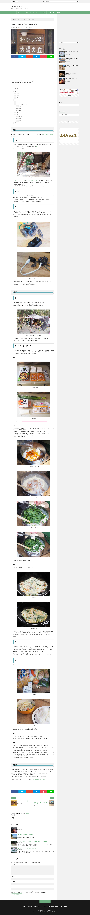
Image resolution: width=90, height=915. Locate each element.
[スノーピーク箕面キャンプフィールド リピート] (62, 60)
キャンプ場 (35, 12)
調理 (18, 110)
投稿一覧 (27, 813)
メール (13, 881)
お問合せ (58, 12)
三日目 (15, 122)
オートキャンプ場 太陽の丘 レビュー (42, 779)
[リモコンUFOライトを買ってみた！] (14, 803)
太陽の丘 (30, 27)
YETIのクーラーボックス (19, 180)
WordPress (54, 911)
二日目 (15, 99)
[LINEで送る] (50, 56)
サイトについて (51, 12)
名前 (12, 876)
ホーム (14, 12)
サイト (12, 886)
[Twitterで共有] (22, 56)
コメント (13, 864)
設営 (17, 93)
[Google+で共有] (29, 56)
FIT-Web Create (43, 911)
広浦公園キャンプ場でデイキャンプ (25, 834)
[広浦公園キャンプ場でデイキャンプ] (14, 836)
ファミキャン (20, 12)
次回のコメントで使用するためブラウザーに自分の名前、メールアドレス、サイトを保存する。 (29, 892)
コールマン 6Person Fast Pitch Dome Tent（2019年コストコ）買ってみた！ (41, 802)
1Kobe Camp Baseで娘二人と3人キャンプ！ (27, 827)
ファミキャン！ (17, 6)
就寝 (18, 120)
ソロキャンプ (28, 12)
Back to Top (45, 901)
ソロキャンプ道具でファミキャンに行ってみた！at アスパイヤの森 (32, 841)
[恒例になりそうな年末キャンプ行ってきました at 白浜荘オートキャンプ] (62, 81)
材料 (18, 106)
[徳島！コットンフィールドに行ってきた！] (14, 850)
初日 (14, 91)
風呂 (18, 118)
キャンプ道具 (42, 12)
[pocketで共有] (43, 56)
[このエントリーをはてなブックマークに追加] (36, 56)
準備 (18, 108)
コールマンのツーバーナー (32, 180)
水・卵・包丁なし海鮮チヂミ (21, 104)
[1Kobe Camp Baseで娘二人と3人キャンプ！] (14, 830)
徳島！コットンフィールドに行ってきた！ (26, 848)
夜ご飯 (17, 95)
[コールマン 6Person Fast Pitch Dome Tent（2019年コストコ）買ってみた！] (51, 803)
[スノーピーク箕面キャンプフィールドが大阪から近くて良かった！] (62, 74)
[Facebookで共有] (14, 56)
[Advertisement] (32, 70)
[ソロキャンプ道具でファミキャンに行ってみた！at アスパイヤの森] (14, 843)
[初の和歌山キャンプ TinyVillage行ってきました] (62, 67)
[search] (78, 1)
